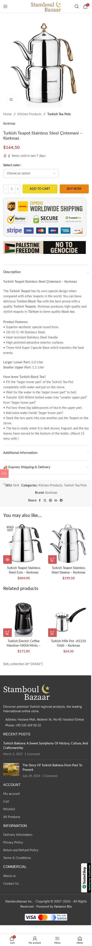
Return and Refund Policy (21, 850)
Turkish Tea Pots (59, 114)
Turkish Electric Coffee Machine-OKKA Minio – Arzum (24, 646)
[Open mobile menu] (5, 6)
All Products (11, 817)
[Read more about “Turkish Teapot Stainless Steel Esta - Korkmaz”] (7, 559)
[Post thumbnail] (11, 770)
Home (7, 114)
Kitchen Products (30, 114)
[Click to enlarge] (11, 99)
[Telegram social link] (61, 501)
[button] (52, 559)
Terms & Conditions (17, 858)
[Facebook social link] (39, 501)
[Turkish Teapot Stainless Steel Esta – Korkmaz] (23, 543)
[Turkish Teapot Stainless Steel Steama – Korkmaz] (68, 543)
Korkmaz (9, 123)
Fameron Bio (63, 906)
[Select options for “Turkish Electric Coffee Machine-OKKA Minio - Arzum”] (7, 632)
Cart (6, 801)
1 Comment (32, 754)
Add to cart (40, 188)
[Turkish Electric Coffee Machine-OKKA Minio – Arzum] (23, 616)
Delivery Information (17, 834)
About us (9, 876)
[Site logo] (46, 6)
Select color (11, 165)
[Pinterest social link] (50, 501)
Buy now (74, 188)
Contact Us (11, 883)
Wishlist (9, 809)
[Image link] (26, 692)
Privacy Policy (13, 842)
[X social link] (45, 501)
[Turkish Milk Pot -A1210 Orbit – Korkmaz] (68, 616)
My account (11, 793)
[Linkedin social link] (55, 501)
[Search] (77, 6)
